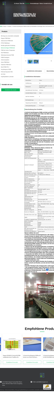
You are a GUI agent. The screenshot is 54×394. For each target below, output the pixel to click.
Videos (41, 3)
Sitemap (2, 389)
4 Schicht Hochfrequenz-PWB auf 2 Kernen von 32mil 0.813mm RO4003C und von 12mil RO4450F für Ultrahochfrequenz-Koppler (32, 356)
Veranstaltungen (34, 3)
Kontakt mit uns (48, 3)
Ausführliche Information (34, 71)
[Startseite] (4, 3)
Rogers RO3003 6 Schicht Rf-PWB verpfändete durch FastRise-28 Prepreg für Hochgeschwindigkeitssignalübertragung (12, 356)
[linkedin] (47, 273)
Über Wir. (22, 3)
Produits (27, 3)
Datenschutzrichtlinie (9, 389)
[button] (9, 347)
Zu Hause (16, 3)
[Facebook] (47, 269)
